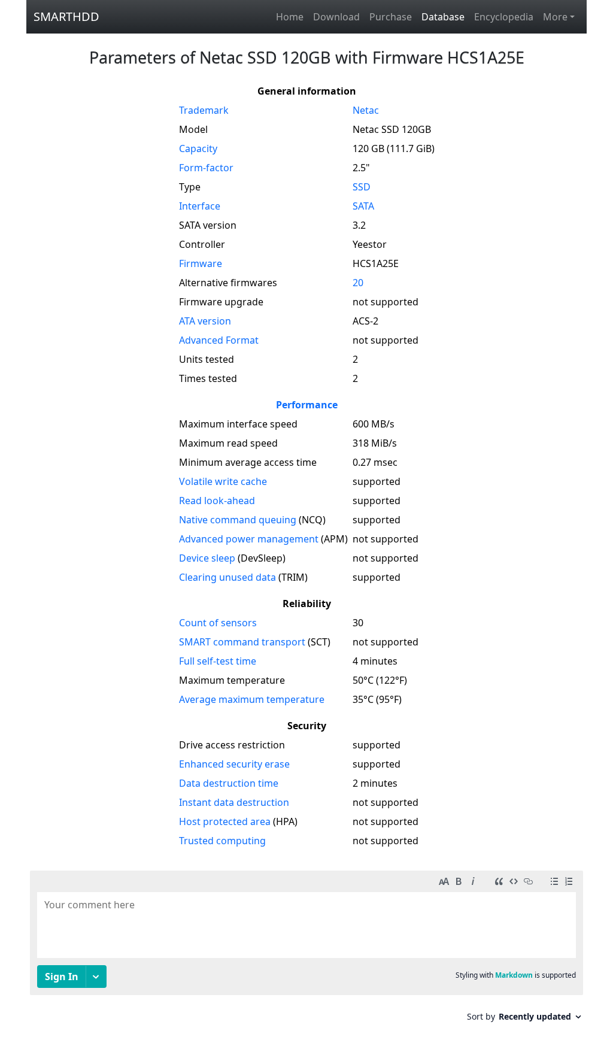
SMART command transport (242, 641)
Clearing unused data (227, 577)
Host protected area (225, 821)
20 (358, 282)
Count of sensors (218, 622)
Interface (199, 206)
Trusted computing (222, 840)
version (205, 321)
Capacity (198, 148)
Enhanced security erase (234, 764)
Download (336, 16)
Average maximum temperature (251, 699)
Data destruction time (228, 783)
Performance (307, 404)
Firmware (200, 263)
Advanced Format (219, 340)
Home (290, 16)
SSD (362, 186)
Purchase (390, 16)
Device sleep (207, 558)
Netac (366, 110)
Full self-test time (217, 661)
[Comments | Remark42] (306, 950)
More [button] (555, 16)
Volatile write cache (223, 481)
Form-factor (206, 167)
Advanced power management (248, 538)
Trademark (204, 110)
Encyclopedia (503, 16)
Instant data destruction (234, 802)
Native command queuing (237, 519)
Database (443, 16)
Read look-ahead (217, 500)
